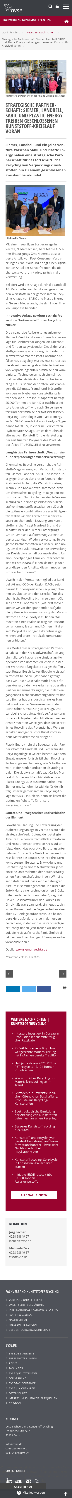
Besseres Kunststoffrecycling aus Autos (35, 1128)
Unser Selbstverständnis (26, 1304)
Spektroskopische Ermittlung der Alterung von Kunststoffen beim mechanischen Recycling (36, 1114)
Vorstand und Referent (25, 1300)
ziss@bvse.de (18, 1257)
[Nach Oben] (65, 1493)
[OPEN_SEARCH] (50, 6)
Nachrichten (18, 1319)
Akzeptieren (23, 1486)
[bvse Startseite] (66, 21)
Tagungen (16, 1368)
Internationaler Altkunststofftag (33, 1309)
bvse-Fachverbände (22, 1383)
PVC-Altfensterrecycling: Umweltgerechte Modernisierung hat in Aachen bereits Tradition (36, 1051)
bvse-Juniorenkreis (22, 1388)
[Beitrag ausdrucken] (64, 987)
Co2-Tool (15, 1403)
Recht (13, 1363)
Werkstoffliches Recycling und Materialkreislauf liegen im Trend (35, 1081)
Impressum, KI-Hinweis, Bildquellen (33, 1398)
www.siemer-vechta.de (31, 949)
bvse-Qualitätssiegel (23, 1373)
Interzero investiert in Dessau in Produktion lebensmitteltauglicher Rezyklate (37, 1036)
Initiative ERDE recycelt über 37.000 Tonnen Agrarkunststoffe (34, 1178)
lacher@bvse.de (20, 1241)
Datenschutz (18, 1393)
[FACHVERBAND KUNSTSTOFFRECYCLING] (38, 8)
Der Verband (17, 1378)
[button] (13, 989)
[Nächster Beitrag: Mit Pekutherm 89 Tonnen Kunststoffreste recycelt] (62, 974)
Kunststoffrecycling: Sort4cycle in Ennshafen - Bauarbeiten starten (36, 1163)
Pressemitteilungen (23, 1324)
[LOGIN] (57, 6)
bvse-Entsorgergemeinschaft (29, 1329)
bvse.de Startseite (21, 1353)
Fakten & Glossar (21, 1314)
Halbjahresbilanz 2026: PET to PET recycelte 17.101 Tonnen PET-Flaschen (35, 1066)
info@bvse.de (14, 1444)
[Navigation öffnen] (66, 7)
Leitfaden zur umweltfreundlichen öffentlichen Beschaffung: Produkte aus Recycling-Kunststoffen (36, 1098)
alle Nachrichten (34, 1195)
